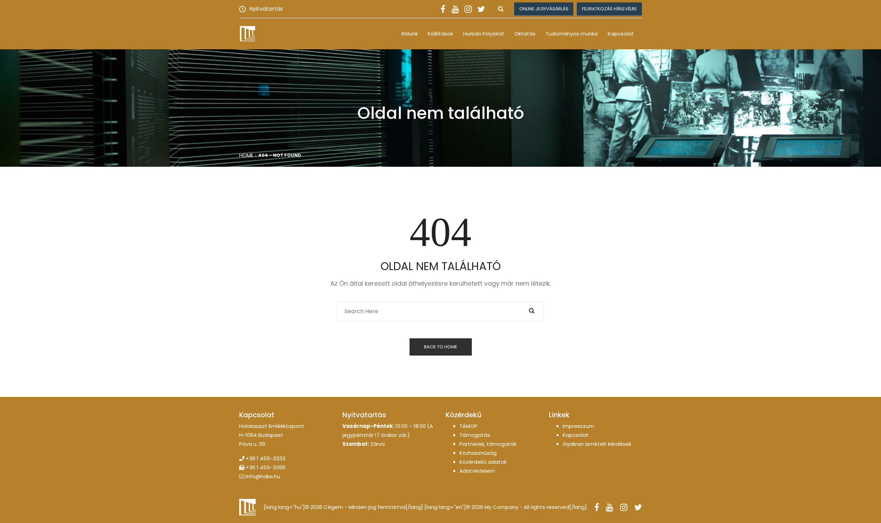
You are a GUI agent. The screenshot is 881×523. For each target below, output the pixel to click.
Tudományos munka (571, 33)
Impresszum (578, 426)
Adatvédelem (477, 470)
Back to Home (440, 346)
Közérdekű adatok (483, 461)
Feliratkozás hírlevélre (609, 9)
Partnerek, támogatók (487, 444)
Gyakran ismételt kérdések (597, 444)
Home (246, 155)
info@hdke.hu (263, 476)
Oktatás (524, 33)
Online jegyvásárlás (544, 9)
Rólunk (410, 33)
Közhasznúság (478, 453)
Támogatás (474, 435)
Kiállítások (440, 33)
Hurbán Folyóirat (484, 33)
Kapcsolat (621, 33)
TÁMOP (468, 426)
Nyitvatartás (266, 9)
